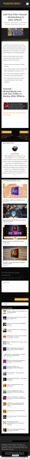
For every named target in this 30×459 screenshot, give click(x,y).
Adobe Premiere (14, 24)
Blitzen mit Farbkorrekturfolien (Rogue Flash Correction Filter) (16, 430)
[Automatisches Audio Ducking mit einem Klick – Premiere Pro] (4, 318)
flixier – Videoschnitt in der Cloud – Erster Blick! (17, 342)
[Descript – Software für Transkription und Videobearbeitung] (4, 312)
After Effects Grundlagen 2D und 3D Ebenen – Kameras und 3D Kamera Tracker (15, 404)
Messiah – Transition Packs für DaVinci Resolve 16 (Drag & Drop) (16, 355)
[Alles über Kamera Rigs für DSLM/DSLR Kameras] (4, 324)
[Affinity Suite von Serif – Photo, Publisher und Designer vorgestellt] (4, 336)
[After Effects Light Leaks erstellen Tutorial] (15, 191)
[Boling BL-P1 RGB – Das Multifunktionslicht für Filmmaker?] (4, 367)
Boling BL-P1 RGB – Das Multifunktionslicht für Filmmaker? (15, 367)
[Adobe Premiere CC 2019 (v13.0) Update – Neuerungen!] (15, 232)
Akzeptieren (15, 455)
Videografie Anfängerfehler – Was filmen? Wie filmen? (17, 379)
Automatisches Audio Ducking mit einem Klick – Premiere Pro (17, 318)
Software (21, 24)
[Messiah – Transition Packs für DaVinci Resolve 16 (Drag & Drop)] (4, 355)
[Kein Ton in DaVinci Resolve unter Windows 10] (4, 385)
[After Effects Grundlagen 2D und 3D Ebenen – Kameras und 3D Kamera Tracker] (4, 404)
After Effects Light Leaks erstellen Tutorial (14, 200)
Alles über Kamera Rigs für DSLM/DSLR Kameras (16, 324)
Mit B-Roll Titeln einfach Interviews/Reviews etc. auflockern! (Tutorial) (15, 423)
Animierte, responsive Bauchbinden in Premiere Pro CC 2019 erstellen (16, 361)
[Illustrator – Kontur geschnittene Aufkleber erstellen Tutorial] (15, 253)
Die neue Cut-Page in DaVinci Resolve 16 (17, 416)
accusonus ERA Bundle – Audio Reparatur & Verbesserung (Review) (15, 391)
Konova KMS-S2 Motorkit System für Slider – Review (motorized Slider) (15, 349)
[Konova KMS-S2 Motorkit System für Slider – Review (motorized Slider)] (4, 349)
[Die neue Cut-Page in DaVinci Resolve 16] (4, 417)
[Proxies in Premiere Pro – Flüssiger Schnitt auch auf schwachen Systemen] (4, 398)
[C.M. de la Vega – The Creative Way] (4, 373)
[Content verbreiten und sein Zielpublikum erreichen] (4, 330)
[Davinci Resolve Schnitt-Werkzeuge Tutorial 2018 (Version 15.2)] (15, 211)
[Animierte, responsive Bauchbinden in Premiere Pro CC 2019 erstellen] (4, 361)
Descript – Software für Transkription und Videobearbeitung (17, 311)
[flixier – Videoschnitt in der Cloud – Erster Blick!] (4, 343)
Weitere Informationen (20, 453)
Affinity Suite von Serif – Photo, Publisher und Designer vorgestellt (17, 336)
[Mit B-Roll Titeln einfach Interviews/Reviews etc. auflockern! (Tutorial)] (4, 422)
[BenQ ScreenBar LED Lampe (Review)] (4, 411)
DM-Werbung (16, 157)
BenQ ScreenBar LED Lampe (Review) (16, 410)
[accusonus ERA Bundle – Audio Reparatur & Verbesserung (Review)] (4, 391)
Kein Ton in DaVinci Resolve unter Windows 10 (15, 385)
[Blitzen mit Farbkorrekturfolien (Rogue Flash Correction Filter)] (4, 430)
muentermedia (13, 22)
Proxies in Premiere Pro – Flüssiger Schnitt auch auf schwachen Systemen (16, 397)
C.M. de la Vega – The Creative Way (15, 372)
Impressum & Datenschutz (10, 457)
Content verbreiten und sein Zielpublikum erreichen (17, 330)
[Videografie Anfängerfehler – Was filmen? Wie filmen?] (4, 379)
